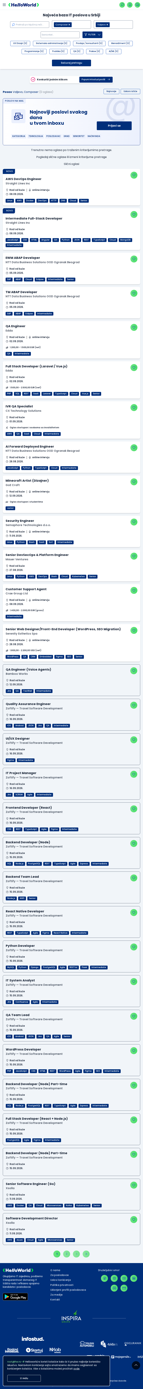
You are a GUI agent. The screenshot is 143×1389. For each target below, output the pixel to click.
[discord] (114, 1288)
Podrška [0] (58, 51)
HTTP (54, 200)
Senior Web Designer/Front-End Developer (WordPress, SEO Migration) (63, 629)
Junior (10, 508)
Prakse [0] (94, 51)
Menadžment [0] (120, 43)
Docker (29, 200)
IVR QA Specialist (19, 406)
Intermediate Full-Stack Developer (34, 218)
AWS (19, 200)
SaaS (36, 393)
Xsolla (10, 1188)
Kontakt (55, 1299)
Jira (9, 691)
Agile (29, 794)
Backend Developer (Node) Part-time (36, 1084)
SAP (9, 279)
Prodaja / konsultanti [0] (89, 43)
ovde (76, 1368)
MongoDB (125, 239)
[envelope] (124, 1288)
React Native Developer (25, 911)
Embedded (45, 656)
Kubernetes (78, 576)
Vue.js (85, 393)
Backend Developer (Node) (28, 842)
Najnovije (111, 91)
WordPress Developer (23, 1049)
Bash (32, 542)
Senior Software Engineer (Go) (30, 1184)
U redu (24, 1378)
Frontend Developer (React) (29, 807)
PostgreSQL (34, 863)
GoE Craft (13, 485)
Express (84, 863)
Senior (84, 200)
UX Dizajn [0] (20, 43)
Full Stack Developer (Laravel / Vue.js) (36, 366)
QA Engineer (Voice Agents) (28, 669)
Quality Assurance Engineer (28, 704)
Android (19, 725)
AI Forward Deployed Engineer (30, 446)
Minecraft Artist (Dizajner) (27, 480)
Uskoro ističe (130, 91)
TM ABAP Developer (21, 292)
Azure (20, 1240)
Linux (9, 200)
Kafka (69, 1205)
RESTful (73, 967)
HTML (34, 239)
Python (66, 239)
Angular (45, 239)
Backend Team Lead (22, 876)
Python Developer (20, 946)
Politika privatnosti (61, 1285)
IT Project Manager (21, 773)
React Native (60, 933)
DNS (63, 200)
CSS (25, 239)
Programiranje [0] (34, 51)
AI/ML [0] (113, 51)
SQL (17, 393)
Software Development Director (32, 1218)
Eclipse (40, 279)
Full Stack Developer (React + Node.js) (37, 1118)
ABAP (18, 279)
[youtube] (124, 1278)
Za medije (56, 1294)
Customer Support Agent (26, 589)
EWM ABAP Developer (23, 258)
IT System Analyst (20, 980)
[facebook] (104, 1278)
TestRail (27, 691)
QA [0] (76, 51)
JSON (77, 239)
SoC (51, 542)
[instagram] (114, 1278)
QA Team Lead (17, 1015)
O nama (55, 1270)
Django (35, 967)
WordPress (12, 656)
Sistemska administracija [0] (51, 43)
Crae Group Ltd (17, 593)
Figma (59, 656)
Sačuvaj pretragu (71, 63)
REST (86, 239)
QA (8, 353)
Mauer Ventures (17, 559)
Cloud (73, 200)
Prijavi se (114, 126)
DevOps (42, 200)
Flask (84, 967)
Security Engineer (20, 521)
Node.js (20, 863)
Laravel (47, 393)
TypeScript (99, 239)
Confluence (22, 1002)
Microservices (54, 1205)
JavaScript (12, 239)
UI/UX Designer (18, 738)
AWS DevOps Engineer (24, 179)
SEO (69, 656)
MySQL (10, 967)
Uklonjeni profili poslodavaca (68, 1290)
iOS (9, 725)
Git (55, 239)
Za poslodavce (59, 1275)
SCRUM (19, 794)
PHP (9, 393)
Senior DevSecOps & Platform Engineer (37, 555)
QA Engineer (15, 326)
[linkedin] (133, 1278)
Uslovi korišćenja (60, 1280)
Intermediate (14, 245)
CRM (33, 656)
